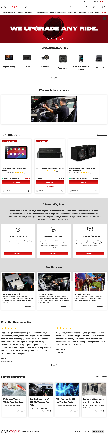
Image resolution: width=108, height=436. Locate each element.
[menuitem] (85, 2)
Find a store (50, 186)
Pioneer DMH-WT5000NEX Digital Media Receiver (14, 169)
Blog (85, 1)
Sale (105, 12)
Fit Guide (90, 12)
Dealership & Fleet (93, 1)
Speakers (45, 66)
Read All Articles (101, 376)
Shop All (54, 78)
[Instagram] (85, 431)
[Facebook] (82, 431)
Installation (82, 12)
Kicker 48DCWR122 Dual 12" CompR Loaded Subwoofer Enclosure (82, 169)
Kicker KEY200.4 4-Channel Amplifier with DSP (50, 168)
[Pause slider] (104, 18)
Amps (27, 66)
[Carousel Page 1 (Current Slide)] (51, 365)
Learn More (17, 253)
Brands (97, 12)
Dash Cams (99, 67)
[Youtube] (88, 431)
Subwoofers (63, 68)
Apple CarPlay (9, 66)
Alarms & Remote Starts (81, 67)
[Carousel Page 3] (56, 365)
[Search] (24, 7)
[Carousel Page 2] (54, 365)
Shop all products (102, 135)
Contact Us (103, 1)
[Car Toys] (10, 7)
